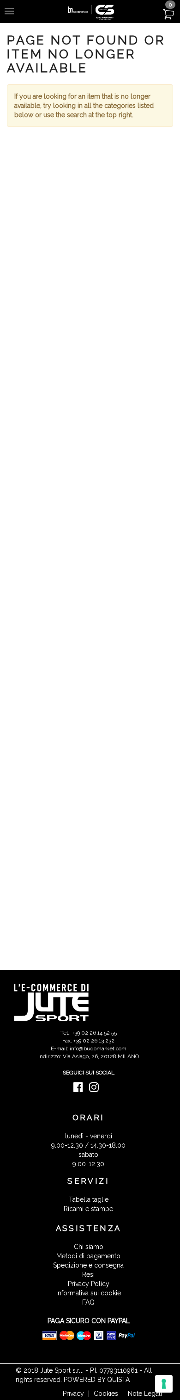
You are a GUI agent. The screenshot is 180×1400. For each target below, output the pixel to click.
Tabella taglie (88, 1199)
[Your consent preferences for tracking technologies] (164, 1384)
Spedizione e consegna (88, 1265)
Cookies (106, 1393)
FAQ (88, 1302)
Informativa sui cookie (88, 1293)
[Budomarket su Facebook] (80, 1089)
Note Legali (145, 1393)
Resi (88, 1274)
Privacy (73, 1393)
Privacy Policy (88, 1283)
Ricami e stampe (88, 1208)
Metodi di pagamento (88, 1256)
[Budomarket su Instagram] (96, 1089)
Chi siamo (88, 1246)
